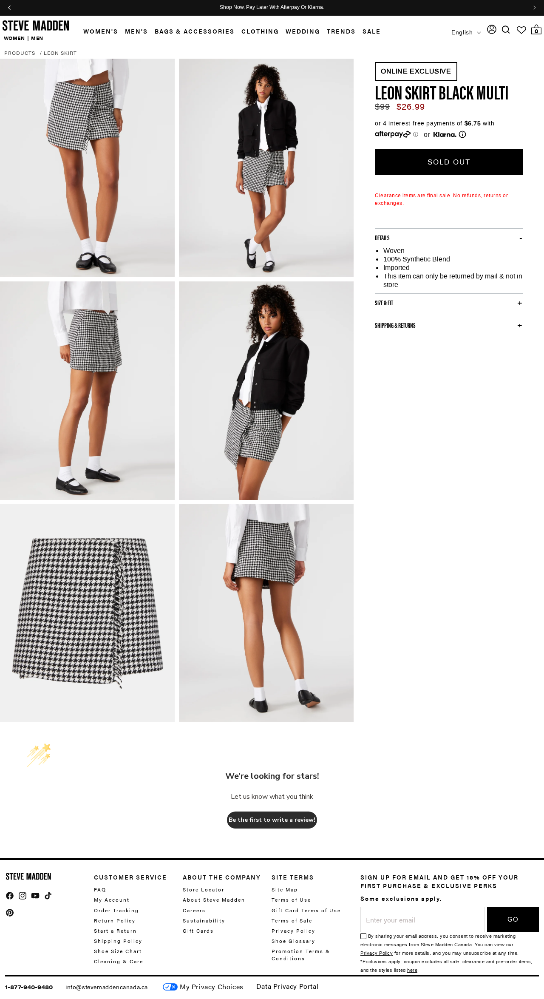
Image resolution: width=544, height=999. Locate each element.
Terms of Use (291, 899)
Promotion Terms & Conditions (301, 954)
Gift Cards (198, 930)
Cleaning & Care (118, 961)
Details (382, 237)
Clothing (260, 31)
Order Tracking (116, 910)
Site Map (285, 889)
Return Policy (115, 920)
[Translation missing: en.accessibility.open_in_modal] (87, 168)
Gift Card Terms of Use (306, 910)
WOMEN (14, 37)
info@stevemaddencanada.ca (106, 986)
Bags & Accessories (195, 31)
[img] (505, 29)
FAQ (100, 889)
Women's (100, 31)
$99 (382, 107)
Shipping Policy (118, 941)
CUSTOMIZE (212, 987)
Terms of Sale (292, 920)
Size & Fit (384, 302)
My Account (112, 899)
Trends (341, 31)
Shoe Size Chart (118, 951)
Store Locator (203, 889)
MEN (37, 37)
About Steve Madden (214, 899)
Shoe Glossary (293, 941)
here (412, 970)
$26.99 (411, 107)
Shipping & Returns (395, 325)
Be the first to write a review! (272, 820)
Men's (136, 31)
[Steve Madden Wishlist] (521, 30)
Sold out (449, 162)
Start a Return (115, 930)
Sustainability (204, 920)
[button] (97, 31)
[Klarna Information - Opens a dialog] (445, 134)
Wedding (303, 31)
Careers (194, 910)
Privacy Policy (293, 930)
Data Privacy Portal (287, 986)
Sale (372, 31)
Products (19, 53)
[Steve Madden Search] (506, 29)
